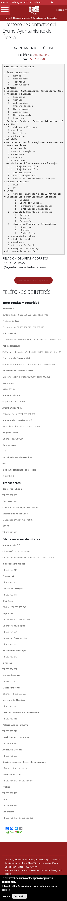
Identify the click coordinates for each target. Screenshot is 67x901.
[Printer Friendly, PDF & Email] (14, 831)
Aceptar (7, 896)
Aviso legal (45, 859)
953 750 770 (36, 59)
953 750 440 (41, 55)
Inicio (8, 17)
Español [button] (60, 9)
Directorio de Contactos (45, 17)
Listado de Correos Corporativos (34, 280)
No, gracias (19, 896)
